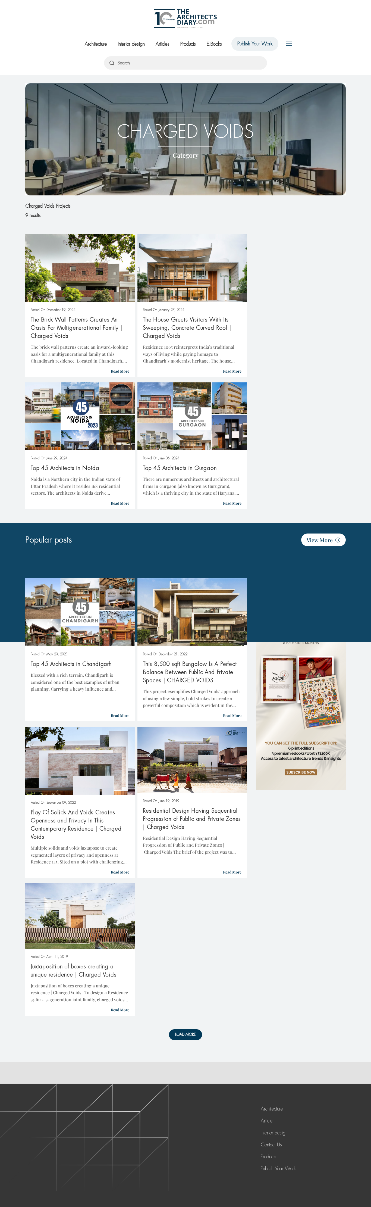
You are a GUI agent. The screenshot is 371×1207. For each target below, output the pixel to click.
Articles (162, 44)
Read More (120, 371)
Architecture (96, 44)
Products (188, 44)
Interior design (131, 44)
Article (267, 1121)
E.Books (214, 44)
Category (186, 155)
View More (320, 540)
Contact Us (271, 1145)
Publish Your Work (254, 44)
